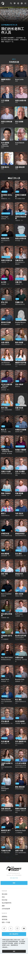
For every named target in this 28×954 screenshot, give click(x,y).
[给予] (14, 3)
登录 (14, 883)
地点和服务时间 (6, 903)
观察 (3, 906)
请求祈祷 (4, 919)
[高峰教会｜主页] (2, 3)
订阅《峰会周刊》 (14, 934)
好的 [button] (14, 951)
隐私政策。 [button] (5, 947)
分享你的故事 (6, 909)
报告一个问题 (6, 922)
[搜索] (10, 3)
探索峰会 (4, 917)
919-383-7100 (14, 878)
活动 (3, 897)
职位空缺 (4, 900)
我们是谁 (4, 894)
